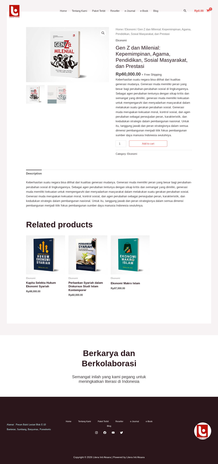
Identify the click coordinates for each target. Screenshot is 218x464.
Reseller (115, 10)
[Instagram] (96, 432)
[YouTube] (113, 432)
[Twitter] (121, 432)
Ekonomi (130, 29)
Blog (155, 10)
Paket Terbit (98, 10)
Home (63, 10)
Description (34, 173)
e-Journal (130, 10)
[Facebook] (104, 432)
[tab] (34, 173)
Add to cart (148, 143)
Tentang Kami (79, 10)
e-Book (144, 10)
